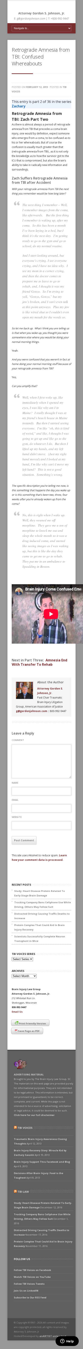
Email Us (17, 1011)
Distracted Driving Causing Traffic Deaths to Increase (42, 916)
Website (17, 817)
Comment (18, 740)
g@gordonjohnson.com (31, 711)
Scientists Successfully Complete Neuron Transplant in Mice (39, 938)
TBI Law (23, 1192)
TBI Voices (25, 1128)
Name (15, 782)
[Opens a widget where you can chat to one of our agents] (67, 1341)
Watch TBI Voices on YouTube (32, 1276)
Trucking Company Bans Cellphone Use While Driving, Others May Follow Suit (42, 904)
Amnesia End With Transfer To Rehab (39, 662)
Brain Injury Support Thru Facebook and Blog (42, 1161)
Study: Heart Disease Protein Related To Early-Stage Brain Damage (39, 893)
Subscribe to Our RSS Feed (30, 1297)
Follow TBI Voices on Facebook (32, 1270)
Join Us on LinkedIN (26, 1290)
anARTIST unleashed (52, 1336)
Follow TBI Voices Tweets (29, 1283)
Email (15, 799)
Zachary (18, 106)
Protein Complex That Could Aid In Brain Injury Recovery (39, 927)
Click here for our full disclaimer (34, 1115)
